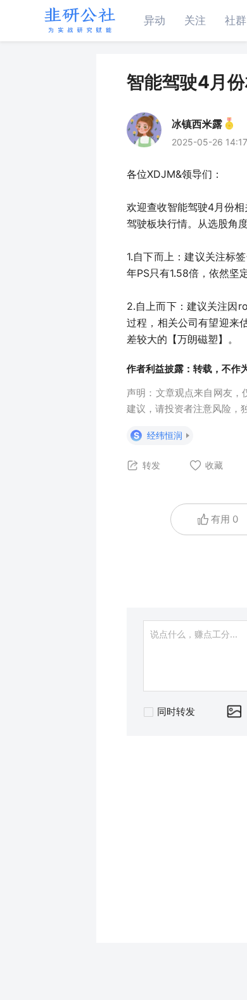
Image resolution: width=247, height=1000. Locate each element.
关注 (195, 20)
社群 (235, 20)
